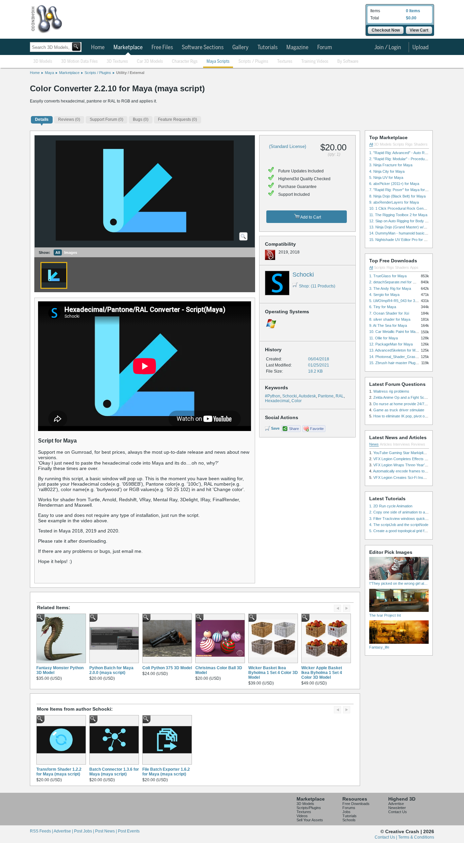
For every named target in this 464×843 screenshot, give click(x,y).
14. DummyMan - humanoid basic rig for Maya (407, 233)
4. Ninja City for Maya (387, 171)
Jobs (346, 812)
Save (275, 428)
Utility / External (130, 73)
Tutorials (267, 47)
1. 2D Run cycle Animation (390, 506)
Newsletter (397, 808)
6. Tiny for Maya (382, 307)
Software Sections (203, 47)
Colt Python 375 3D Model (167, 668)
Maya (49, 73)
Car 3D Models (150, 61)
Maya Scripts (218, 61)
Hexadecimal (277, 400)
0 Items (413, 10)
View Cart (419, 30)
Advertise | (64, 831)
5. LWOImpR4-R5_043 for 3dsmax (397, 301)
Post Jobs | (84, 831)
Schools (349, 820)
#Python (272, 396)
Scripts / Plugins (253, 61)
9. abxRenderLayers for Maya (394, 202)
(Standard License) (287, 146)
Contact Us (397, 812)
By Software (347, 61)
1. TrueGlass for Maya (388, 276)
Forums (348, 808)
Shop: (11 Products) (317, 286)
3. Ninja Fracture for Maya (390, 165)
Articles (386, 444)
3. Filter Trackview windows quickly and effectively (410, 519)
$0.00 (411, 18)
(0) (69, 119)
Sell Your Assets (310, 820)
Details (42, 119)
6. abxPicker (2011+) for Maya (394, 184)
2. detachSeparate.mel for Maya (395, 282)
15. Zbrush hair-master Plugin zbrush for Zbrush (409, 363)
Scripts (398, 144)
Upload (420, 47)
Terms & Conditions (416, 837)
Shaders (421, 144)
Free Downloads (356, 804)
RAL (340, 396)
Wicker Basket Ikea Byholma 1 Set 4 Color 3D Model (273, 673)
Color (296, 400)
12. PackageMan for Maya (391, 344)
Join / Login (387, 47)
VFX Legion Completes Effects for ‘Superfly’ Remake (416, 459)
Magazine (297, 47)
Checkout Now (386, 30)
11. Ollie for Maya (383, 338)
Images (70, 252)
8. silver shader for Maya (389, 319)
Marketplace (128, 47)
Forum (324, 47)
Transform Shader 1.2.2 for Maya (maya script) (59, 771)
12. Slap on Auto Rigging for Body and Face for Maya (412, 221)
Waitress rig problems (391, 391)
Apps (414, 267)
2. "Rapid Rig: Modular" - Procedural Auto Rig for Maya (414, 159)
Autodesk (307, 396)
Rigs (409, 144)
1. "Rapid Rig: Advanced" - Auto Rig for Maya (406, 153)
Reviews (418, 444)
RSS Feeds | (42, 831)
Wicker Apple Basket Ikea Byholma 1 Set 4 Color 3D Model (321, 673)
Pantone (326, 396)
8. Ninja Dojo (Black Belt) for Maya (397, 196)
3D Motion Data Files (79, 61)
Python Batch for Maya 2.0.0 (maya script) (111, 670)
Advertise (396, 804)
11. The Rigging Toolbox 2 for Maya (398, 215)
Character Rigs (185, 61)
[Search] (76, 46)
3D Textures (117, 61)
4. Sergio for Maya (384, 295)
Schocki (303, 274)
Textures (284, 61)
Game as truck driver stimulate (398, 410)
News (374, 444)
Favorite (317, 429)
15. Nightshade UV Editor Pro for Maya (401, 240)
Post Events (129, 831)
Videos (302, 816)
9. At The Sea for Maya (388, 325)
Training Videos (314, 61)
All (57, 252)
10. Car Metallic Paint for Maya (394, 332)
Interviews (401, 444)
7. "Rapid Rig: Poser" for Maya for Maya (402, 190)
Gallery (240, 47)
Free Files (162, 47)
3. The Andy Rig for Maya (390, 288)
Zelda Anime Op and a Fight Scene (401, 397)
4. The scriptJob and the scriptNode (398, 525)
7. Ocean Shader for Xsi (389, 313)
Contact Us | (386, 837)
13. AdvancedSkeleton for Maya (395, 350)
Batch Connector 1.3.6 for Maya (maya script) (114, 771)
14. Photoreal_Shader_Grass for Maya (401, 357)
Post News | (106, 831)
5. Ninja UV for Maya (386, 177)
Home (98, 47)
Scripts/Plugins (309, 808)
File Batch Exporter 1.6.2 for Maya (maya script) (166, 771)
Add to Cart (310, 217)
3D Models (42, 61)
